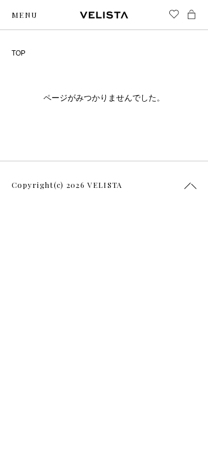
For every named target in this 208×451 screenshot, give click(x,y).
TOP (18, 53)
